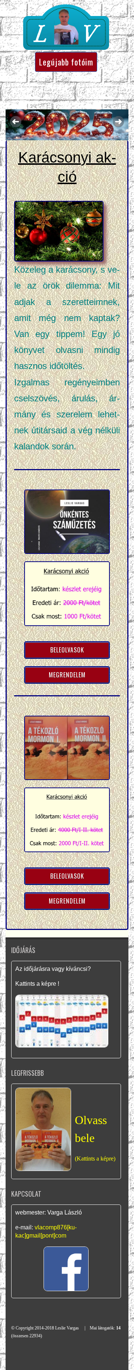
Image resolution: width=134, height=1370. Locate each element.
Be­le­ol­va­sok (67, 649)
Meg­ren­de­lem (67, 674)
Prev (15, 121)
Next (118, 121)
